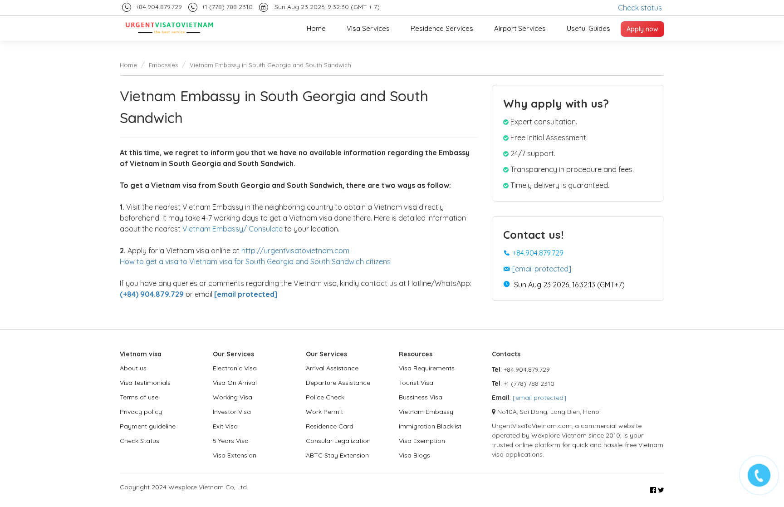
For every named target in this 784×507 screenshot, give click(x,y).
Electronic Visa (235, 368)
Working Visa (232, 397)
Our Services (233, 354)
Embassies (163, 65)
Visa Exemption (422, 441)
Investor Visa (232, 412)
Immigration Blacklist (430, 426)
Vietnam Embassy (426, 412)
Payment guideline (148, 426)
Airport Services (520, 28)
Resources (415, 354)
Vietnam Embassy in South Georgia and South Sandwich (270, 65)
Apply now (642, 29)
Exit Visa (225, 426)
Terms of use (139, 397)
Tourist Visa (416, 383)
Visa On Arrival (235, 383)
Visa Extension (234, 455)
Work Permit (324, 412)
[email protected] (541, 268)
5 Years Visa (231, 441)
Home (316, 28)
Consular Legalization (338, 441)
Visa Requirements (427, 368)
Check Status (139, 441)
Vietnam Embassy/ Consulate (232, 228)
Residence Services (442, 28)
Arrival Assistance (332, 368)
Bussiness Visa (420, 397)
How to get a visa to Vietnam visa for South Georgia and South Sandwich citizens (255, 261)
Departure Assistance (338, 383)
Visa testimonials (145, 383)
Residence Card (329, 426)
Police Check (325, 397)
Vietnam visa (141, 354)
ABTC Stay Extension (337, 455)
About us (133, 368)
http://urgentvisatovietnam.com (295, 250)
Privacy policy (141, 412)
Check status (640, 7)
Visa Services (368, 28)
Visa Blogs (414, 455)
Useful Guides (588, 28)
